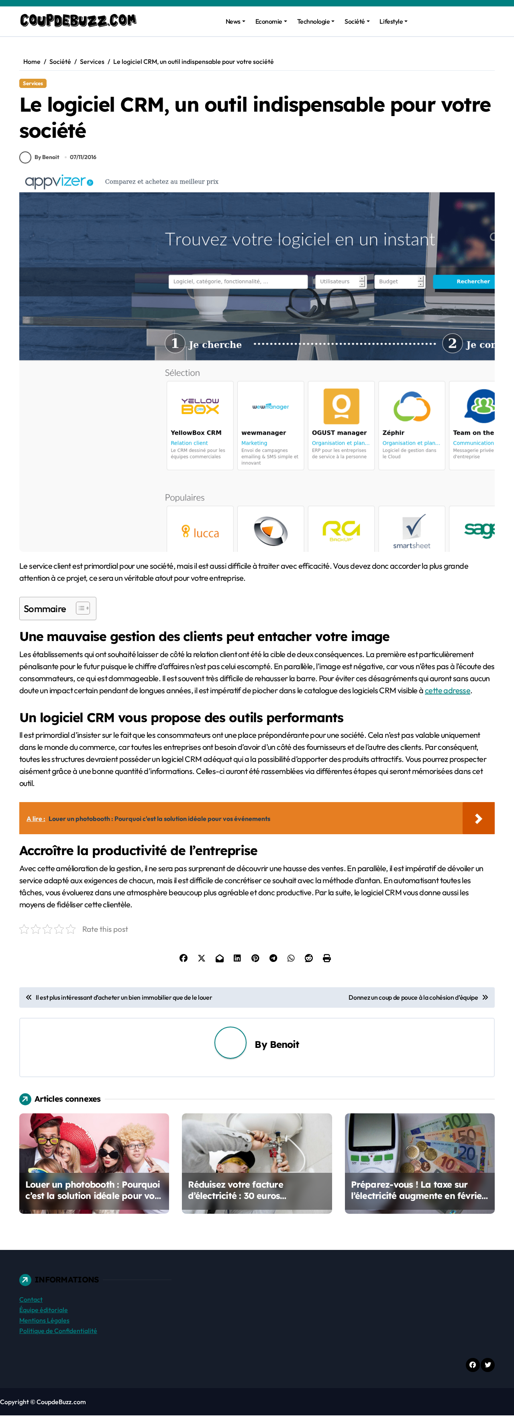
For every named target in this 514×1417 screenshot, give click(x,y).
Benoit (285, 1044)
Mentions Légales (44, 1320)
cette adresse (447, 690)
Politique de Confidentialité (58, 1331)
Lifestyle (391, 21)
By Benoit (47, 157)
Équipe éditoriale (43, 1310)
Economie (268, 21)
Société (355, 21)
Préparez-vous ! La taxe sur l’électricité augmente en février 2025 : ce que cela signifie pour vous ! (418, 1202)
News (233, 21)
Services (33, 83)
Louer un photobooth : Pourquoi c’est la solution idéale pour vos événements (92, 1196)
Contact (31, 1299)
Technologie (313, 21)
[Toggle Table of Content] (79, 608)
